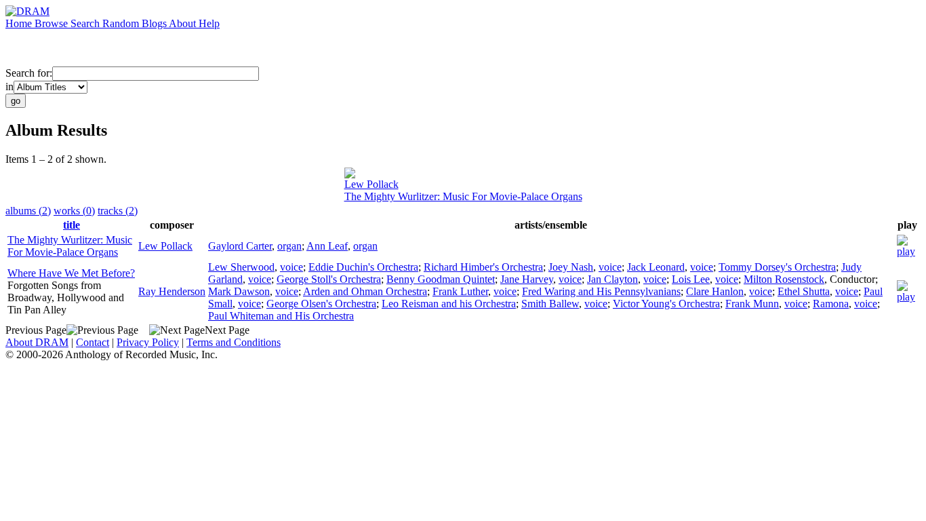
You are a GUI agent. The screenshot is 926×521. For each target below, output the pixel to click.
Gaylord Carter (240, 246)
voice (291, 267)
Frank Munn (752, 303)
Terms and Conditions (233, 342)
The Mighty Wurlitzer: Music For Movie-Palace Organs (463, 196)
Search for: (28, 73)
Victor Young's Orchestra (666, 303)
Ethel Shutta (804, 291)
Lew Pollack (371, 184)
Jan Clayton (612, 279)
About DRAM (36, 342)
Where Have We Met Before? (71, 273)
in (9, 86)
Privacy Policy (148, 342)
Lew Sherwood (241, 267)
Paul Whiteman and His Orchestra (281, 316)
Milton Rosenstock (784, 279)
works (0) (74, 210)
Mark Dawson (239, 291)
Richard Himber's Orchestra (483, 267)
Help (209, 23)
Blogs (155, 23)
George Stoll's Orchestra (329, 279)
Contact (92, 342)
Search (86, 23)
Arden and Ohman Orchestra (365, 291)
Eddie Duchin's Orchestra (363, 267)
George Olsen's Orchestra (321, 303)
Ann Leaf (327, 246)
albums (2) (28, 210)
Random (122, 23)
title (71, 225)
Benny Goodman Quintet (440, 279)
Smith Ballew (550, 303)
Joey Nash (570, 267)
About (184, 23)
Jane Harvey (526, 279)
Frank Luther (460, 291)
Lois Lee (691, 279)
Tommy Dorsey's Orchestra (777, 267)
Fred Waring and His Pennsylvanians (601, 291)
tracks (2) (118, 210)
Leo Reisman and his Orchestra (449, 303)
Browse (53, 23)
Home (20, 23)
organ (289, 246)
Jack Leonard (656, 267)
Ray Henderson (171, 291)
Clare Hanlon (715, 291)
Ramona (831, 303)
